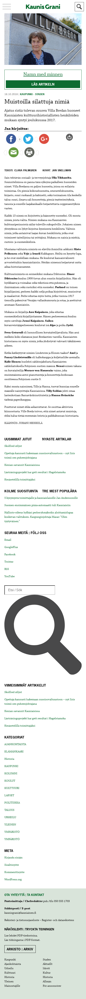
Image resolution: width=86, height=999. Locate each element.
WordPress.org (13, 879)
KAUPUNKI (11, 766)
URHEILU (10, 817)
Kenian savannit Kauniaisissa (22, 465)
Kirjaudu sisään (13, 857)
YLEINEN (10, 824)
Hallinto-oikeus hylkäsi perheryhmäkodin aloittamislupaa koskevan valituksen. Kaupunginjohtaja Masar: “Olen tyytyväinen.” (38, 517)
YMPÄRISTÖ (12, 832)
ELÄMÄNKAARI (14, 751)
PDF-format (32, 940)
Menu (6, 6)
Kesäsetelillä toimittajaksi (19, 479)
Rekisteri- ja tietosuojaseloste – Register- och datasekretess (39, 920)
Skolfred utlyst (13, 446)
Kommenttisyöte (14, 872)
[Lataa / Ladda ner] (71, 137)
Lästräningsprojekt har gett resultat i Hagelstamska (35, 472)
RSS (6, 569)
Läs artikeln (43, 84)
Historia (9, 759)
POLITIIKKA (12, 803)
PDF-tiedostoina (27, 935)
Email (7, 540)
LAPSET (9, 795)
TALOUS (9, 810)
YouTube (9, 576)
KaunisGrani (43, 6)
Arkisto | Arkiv (20, 949)
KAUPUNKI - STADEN (32, 94)
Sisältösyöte (11, 865)
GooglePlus (11, 547)
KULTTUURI (11, 788)
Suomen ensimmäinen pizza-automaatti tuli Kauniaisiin (37, 505)
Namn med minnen (43, 74)
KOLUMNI (10, 773)
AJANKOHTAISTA (15, 744)
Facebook (9, 554)
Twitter (8, 562)
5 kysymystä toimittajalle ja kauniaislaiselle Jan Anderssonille (41, 498)
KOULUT (9, 781)
